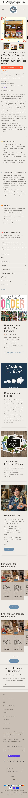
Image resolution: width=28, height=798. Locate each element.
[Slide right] (26, 47)
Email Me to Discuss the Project (14, 353)
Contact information (19, 794)
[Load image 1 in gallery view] (7, 46)
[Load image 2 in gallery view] (21, 46)
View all (14, 607)
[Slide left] (1, 47)
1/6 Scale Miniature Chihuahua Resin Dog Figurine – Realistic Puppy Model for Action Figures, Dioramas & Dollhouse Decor (18, 589)
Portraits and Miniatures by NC (13, 790)
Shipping (3, 83)
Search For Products (8, 709)
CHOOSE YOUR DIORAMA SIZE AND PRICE (12, 67)
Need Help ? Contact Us (9, 705)
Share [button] (4, 289)
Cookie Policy (6, 723)
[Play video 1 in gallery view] (14, 46)
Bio (9, 549)
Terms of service (23, 792)
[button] (3, 9)
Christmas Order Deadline (9, 716)
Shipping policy (10, 794)
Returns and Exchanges (8, 698)
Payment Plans (6, 719)
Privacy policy (16, 792)
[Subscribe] (23, 685)
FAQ (4, 702)
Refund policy (8, 792)
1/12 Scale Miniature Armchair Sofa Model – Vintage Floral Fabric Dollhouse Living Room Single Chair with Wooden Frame (7, 589)
